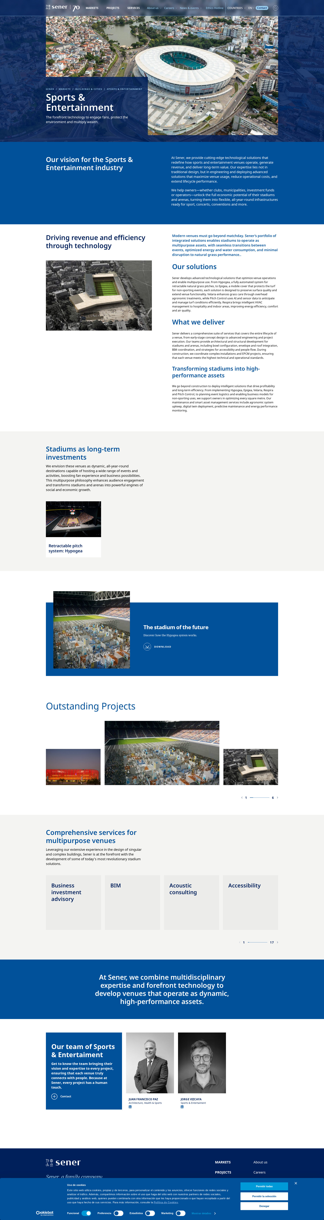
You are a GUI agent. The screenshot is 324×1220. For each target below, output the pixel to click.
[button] (241, 797)
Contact (262, 8)
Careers (169, 8)
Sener (50, 89)
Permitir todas (264, 1186)
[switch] (118, 1213)
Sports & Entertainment (124, 89)
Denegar (264, 1206)
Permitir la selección (264, 1196)
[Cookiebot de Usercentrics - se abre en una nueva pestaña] (45, 1213)
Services (133, 8)
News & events (189, 8)
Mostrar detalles (201, 1213)
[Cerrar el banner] (296, 1183)
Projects (112, 8)
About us (152, 8)
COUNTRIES (235, 8)
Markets (92, 8)
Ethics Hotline (214, 8)
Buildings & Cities (88, 89)
